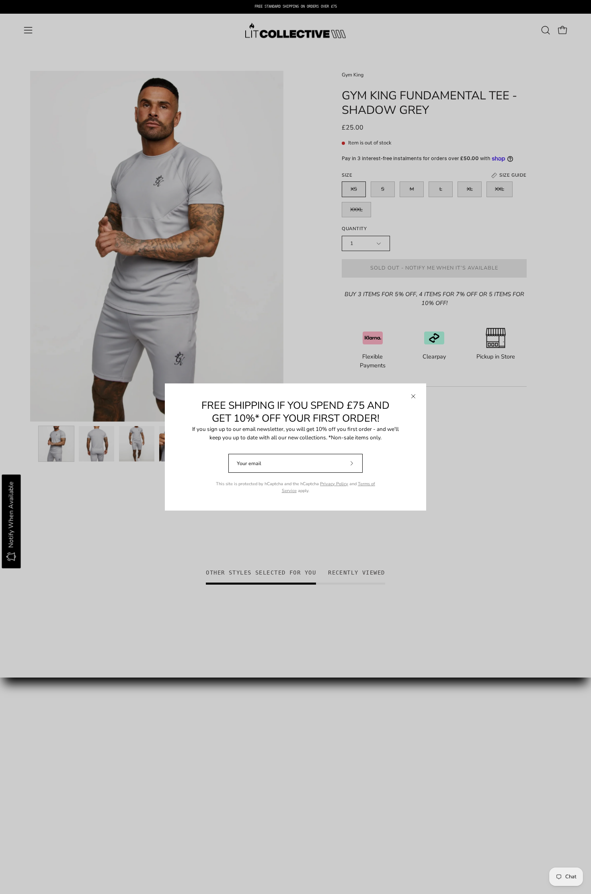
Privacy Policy (334, 484)
